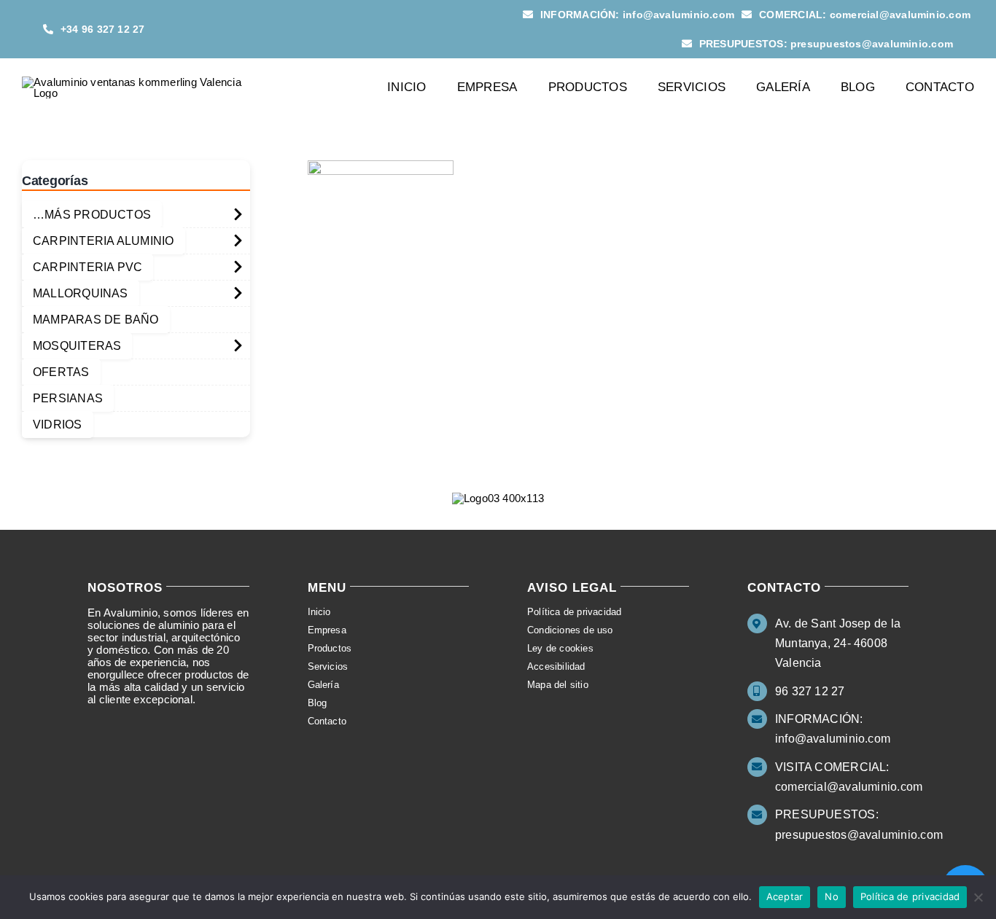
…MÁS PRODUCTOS (92, 214)
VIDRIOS (57, 424)
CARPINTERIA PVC (87, 267)
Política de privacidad (910, 896)
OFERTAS (61, 372)
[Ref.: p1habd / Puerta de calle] (381, 166)
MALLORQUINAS (80, 293)
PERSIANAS (68, 398)
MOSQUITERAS (77, 346)
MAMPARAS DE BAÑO (96, 319)
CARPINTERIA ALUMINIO (103, 241)
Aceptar (785, 896)
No (832, 896)
